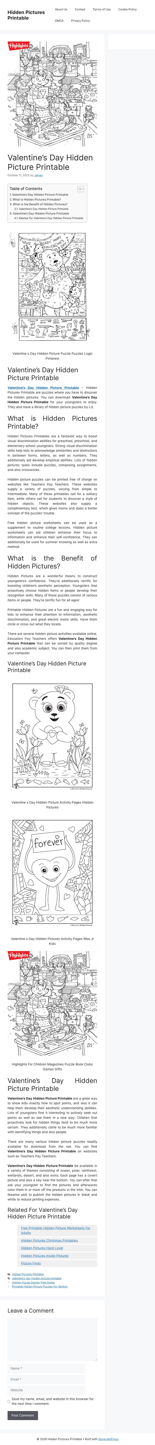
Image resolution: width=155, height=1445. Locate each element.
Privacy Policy (80, 20)
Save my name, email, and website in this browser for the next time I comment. (53, 1401)
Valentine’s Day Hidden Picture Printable (40, 194)
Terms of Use (102, 9)
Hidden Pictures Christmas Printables (49, 1240)
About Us (61, 9)
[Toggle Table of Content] (79, 189)
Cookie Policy (127, 9)
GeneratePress (108, 1439)
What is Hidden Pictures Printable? (37, 199)
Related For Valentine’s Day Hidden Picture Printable (51, 218)
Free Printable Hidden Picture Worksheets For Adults (55, 1230)
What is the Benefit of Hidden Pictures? (40, 204)
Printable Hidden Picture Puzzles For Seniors (40, 1286)
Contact (80, 9)
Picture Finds (31, 1263)
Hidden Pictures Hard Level (42, 1248)
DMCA (59, 20)
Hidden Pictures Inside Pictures (45, 1256)
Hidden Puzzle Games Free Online (33, 1282)
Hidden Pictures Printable (26, 15)
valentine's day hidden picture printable (36, 1278)
